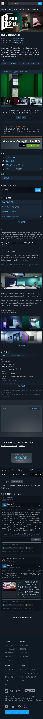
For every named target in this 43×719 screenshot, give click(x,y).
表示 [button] (24, 474)
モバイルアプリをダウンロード (16, 712)
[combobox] (23, 3)
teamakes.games (18, 38)
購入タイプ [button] (21, 470)
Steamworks (9, 653)
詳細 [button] (38, 190)
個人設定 (22, 446)
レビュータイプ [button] (7, 470)
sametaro (10, 498)
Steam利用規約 (10, 649)
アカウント (24, 681)
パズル (21, 63)
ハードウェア (24, 653)
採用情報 (23, 649)
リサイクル (24, 656)
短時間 (5, 63)
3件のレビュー (11, 500)
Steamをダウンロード (27, 669)
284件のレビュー (12, 561)
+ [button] (38, 63)
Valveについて (25, 645)
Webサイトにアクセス (10, 212)
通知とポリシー (10, 677)
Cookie (7, 681)
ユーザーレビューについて (9, 446)
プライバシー (9, 669)
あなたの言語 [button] (16, 482)
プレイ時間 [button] (14, 474)
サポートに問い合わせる (28, 677)
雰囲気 (13, 63)
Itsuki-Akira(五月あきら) (15, 559)
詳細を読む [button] (36, 539)
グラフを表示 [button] (35, 474)
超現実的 (31, 63)
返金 (6, 684)
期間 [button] (3, 474)
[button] (4, 9)
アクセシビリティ (11, 673)
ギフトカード (9, 660)
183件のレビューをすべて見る (21, 617)
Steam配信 (8, 656)
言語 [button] (31, 470)
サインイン (26, 113)
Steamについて (10, 645)
